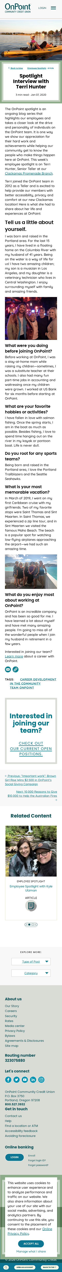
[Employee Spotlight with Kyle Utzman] (31, 851)
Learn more (14, 656)
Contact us (13, 1116)
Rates (9, 1021)
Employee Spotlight (36, 68)
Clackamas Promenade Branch (29, 173)
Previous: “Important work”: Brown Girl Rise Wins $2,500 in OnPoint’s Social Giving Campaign (30, 780)
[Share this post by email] (8, 669)
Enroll (31, 1155)
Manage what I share (31, 1251)
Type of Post (31, 961)
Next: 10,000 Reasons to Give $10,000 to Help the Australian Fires (32, 794)
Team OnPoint (22, 687)
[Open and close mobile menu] (53, 8)
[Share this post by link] (16, 669)
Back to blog (16, 68)
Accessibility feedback (21, 1131)
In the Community (25, 683)
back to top (48, 1267)
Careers (11, 1011)
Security (11, 1016)
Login (15, 1157)
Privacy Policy (15, 1031)
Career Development (38, 679)
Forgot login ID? (37, 1160)
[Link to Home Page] (18, 8)
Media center (15, 1026)
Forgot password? (38, 1165)
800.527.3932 (15, 1104)
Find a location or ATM (21, 1126)
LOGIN (42, 8)
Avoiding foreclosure (20, 1136)
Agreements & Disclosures (24, 1040)
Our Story (12, 1006)
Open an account (25, 1267)
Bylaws (10, 1035)
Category (31, 973)
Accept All (31, 1243)
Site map (11, 1046)
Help (8, 1121)
